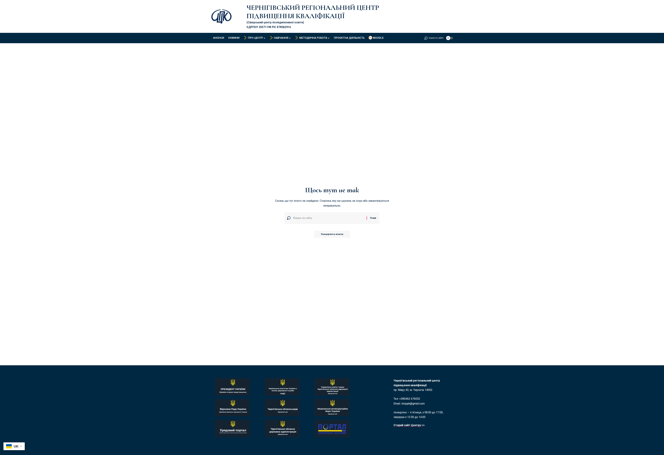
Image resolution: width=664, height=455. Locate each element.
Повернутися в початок (332, 234)
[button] (434, 38)
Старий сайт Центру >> (409, 425)
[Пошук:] (328, 218)
